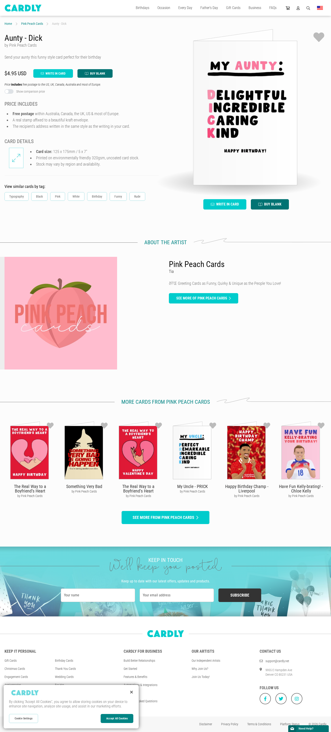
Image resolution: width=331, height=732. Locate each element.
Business (255, 8)
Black (39, 196)
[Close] (131, 692)
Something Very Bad (84, 486)
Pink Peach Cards (32, 23)
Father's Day (209, 8)
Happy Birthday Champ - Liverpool (246, 489)
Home (8, 23)
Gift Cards (233, 8)
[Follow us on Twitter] (281, 698)
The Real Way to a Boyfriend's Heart (138, 489)
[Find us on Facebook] (265, 698)
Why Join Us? (200, 668)
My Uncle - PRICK (192, 486)
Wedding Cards (64, 677)
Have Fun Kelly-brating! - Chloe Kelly (301, 489)
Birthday (97, 196)
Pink (57, 196)
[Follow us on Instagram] (296, 698)
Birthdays (142, 8)
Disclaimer (205, 724)
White (76, 196)
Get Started (130, 668)
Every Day (185, 8)
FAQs (273, 8)
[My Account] (298, 8)
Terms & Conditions (259, 724)
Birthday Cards (64, 660)
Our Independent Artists (206, 660)
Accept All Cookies (117, 718)
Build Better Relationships (139, 660)
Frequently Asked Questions (140, 701)
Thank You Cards (65, 668)
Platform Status (289, 724)
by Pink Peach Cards (30, 496)
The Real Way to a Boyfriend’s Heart (30, 489)
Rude (137, 196)
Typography (16, 196)
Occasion (163, 8)
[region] (71, 706)
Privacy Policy (229, 724)
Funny (118, 196)
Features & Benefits (135, 677)
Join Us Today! (201, 677)
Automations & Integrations (140, 685)
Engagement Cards (16, 677)
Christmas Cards (15, 668)
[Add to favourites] (318, 37)
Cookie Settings (23, 718)
